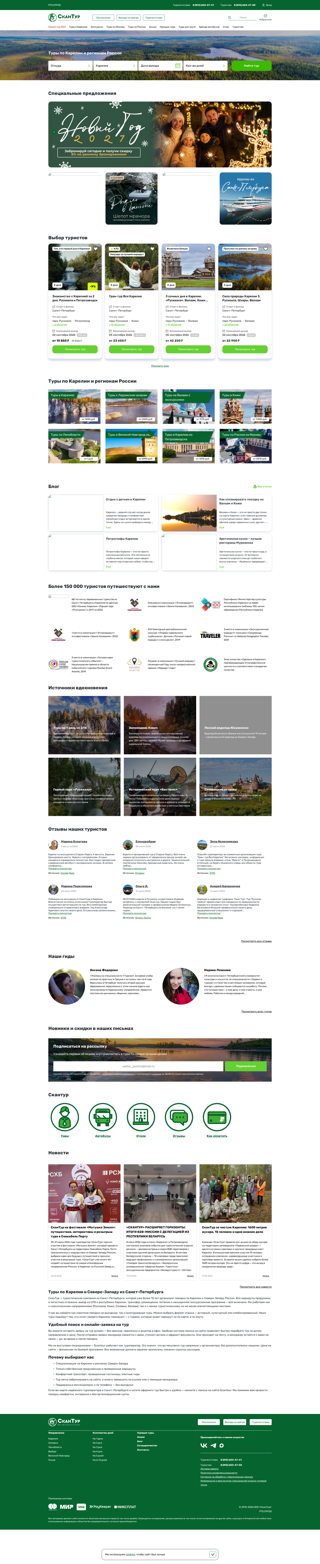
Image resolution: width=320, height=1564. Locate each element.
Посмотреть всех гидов (257, 1011)
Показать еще (160, 365)
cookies (130, 1554)
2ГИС (212, 873)
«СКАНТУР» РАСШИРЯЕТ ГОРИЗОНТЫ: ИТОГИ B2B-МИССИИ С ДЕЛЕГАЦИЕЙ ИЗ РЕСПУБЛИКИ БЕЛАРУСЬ (157, 1232)
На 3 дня (97, 1447)
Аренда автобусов (209, 27)
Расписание (103, 17)
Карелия (53, 1438)
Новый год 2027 (57, 27)
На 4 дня (97, 1451)
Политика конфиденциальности (218, 1472)
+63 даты (139, 335)
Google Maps (67, 873)
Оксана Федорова (104, 970)
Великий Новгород (59, 1455)
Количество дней (103, 1432)
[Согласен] (213, 1554)
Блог (140, 1441)
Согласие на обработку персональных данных (226, 1476)
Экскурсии (97, 27)
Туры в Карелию (78, 27)
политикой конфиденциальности (118, 1074)
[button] (265, 132)
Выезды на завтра (128, 17)
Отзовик (139, 873)
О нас (226, 27)
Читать (114, 1276)
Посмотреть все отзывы (256, 941)
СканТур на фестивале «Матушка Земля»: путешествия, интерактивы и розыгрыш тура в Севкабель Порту (83, 1232)
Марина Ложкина (217, 970)
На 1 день (98, 1438)
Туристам (238, 27)
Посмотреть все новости (256, 1286)
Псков (51, 1460)
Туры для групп (187, 27)
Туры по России (137, 27)
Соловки (53, 1442)
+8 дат (251, 335)
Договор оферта (209, 1468)
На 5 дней (98, 1455)
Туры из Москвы (115, 27)
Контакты (143, 1449)
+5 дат (194, 335)
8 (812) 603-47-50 (245, 5)
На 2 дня (97, 1442)
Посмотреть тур (75, 349)
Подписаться (246, 1066)
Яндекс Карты (143, 917)
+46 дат (82, 335)
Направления (56, 1432)
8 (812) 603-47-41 (203, 5)
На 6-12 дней (100, 1460)
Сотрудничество (147, 1445)
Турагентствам (153, 17)
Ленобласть (55, 1447)
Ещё (108, 527)
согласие (156, 1074)
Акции (152, 27)
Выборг (52, 1451)
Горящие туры (167, 27)
